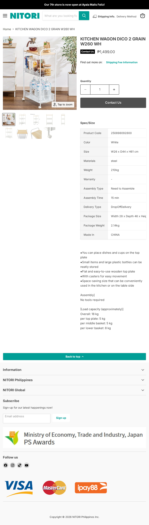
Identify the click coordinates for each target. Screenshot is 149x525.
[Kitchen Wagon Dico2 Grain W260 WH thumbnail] (9, 119)
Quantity (85, 81)
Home (7, 29)
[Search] (84, 15)
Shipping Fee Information (122, 62)
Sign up (61, 417)
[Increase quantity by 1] (114, 90)
